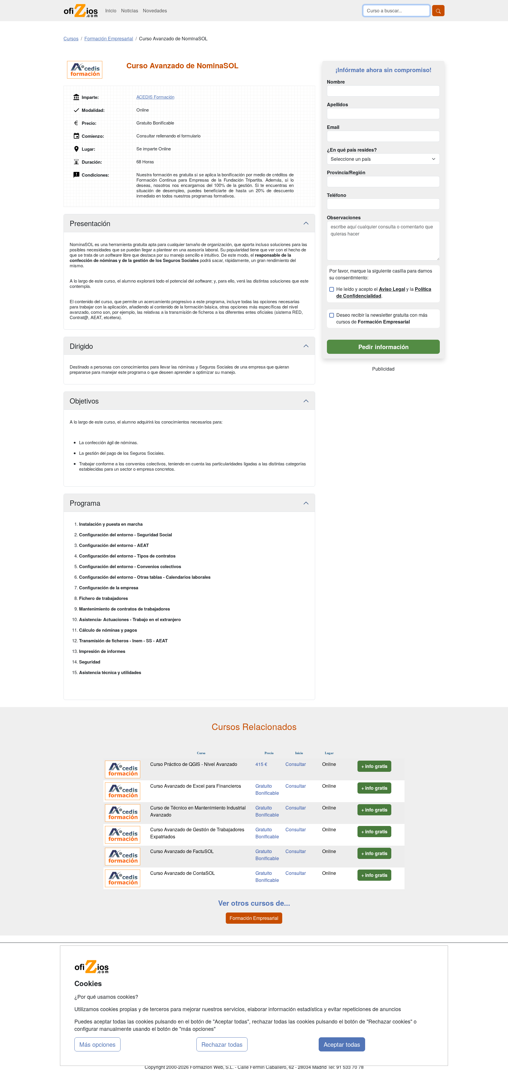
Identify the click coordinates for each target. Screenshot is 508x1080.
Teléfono (336, 195)
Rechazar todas (222, 1044)
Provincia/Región (346, 172)
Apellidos (337, 104)
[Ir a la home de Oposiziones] (80, 10)
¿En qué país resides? (352, 150)
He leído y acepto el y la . (383, 292)
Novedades (155, 10)
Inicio (110, 10)
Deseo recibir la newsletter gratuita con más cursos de (381, 318)
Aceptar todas (342, 1044)
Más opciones (97, 1044)
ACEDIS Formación (155, 97)
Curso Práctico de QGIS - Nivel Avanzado (193, 764)
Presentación (90, 223)
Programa (85, 502)
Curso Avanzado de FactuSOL (182, 851)
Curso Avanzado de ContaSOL (182, 873)
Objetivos (84, 400)
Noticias (129, 10)
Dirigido (81, 346)
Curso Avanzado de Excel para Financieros (195, 785)
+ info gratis (374, 766)
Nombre (336, 82)
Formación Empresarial (254, 918)
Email (333, 127)
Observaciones (344, 217)
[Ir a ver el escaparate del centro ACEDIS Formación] (95, 70)
